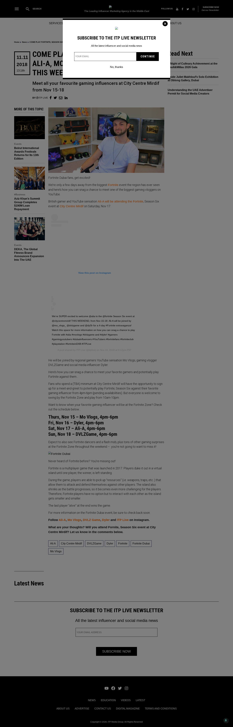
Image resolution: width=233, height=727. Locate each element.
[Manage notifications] (226, 720)
